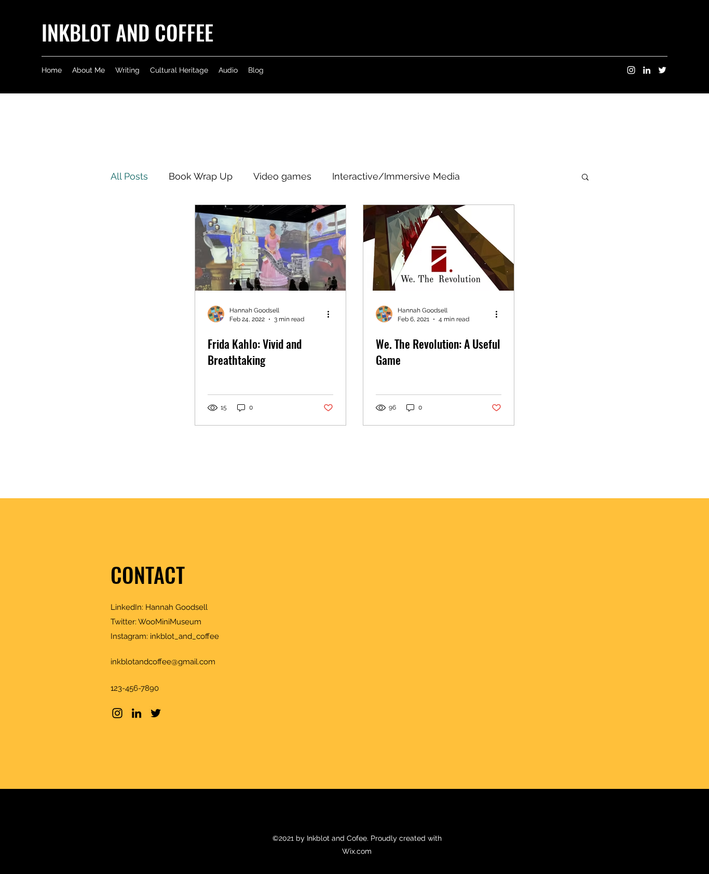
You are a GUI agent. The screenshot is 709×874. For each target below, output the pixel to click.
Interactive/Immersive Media (396, 176)
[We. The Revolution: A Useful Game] (438, 248)
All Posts (129, 176)
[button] (585, 177)
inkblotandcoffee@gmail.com (163, 661)
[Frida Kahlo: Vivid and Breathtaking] (270, 248)
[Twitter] (662, 70)
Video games (282, 176)
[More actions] (331, 314)
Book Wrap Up (201, 176)
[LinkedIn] (647, 70)
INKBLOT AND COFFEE (127, 32)
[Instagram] (631, 70)
